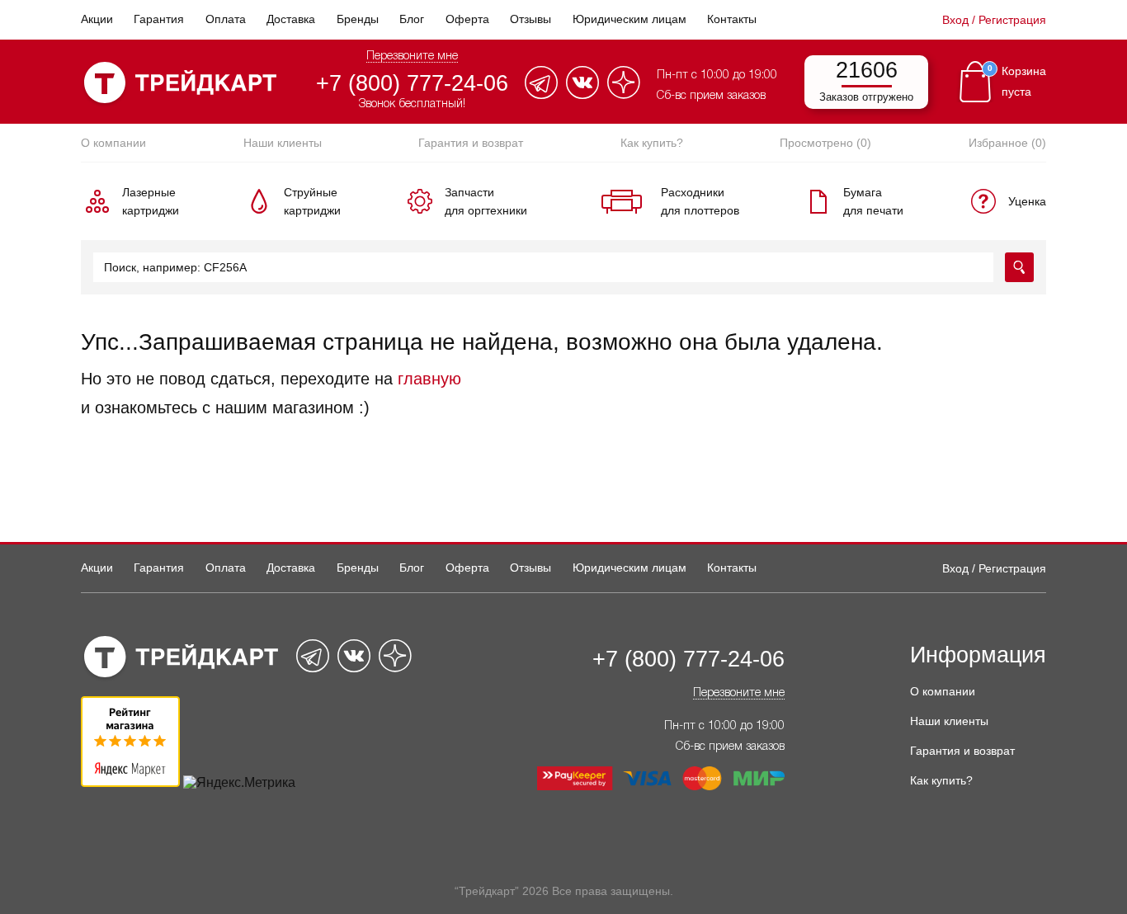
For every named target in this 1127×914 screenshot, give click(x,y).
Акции (97, 19)
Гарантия (159, 19)
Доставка (290, 19)
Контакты (732, 19)
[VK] (582, 94)
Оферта (467, 19)
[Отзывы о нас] (130, 782)
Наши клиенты (282, 142)
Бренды (358, 19)
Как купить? (651, 142)
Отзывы (530, 19)
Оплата (225, 19)
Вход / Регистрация (994, 19)
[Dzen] (623, 94)
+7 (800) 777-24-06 (412, 83)
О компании (113, 142)
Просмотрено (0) (825, 142)
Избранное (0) (1007, 142)
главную (429, 379)
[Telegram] (541, 94)
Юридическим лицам (629, 19)
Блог (411, 19)
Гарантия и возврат (470, 142)
